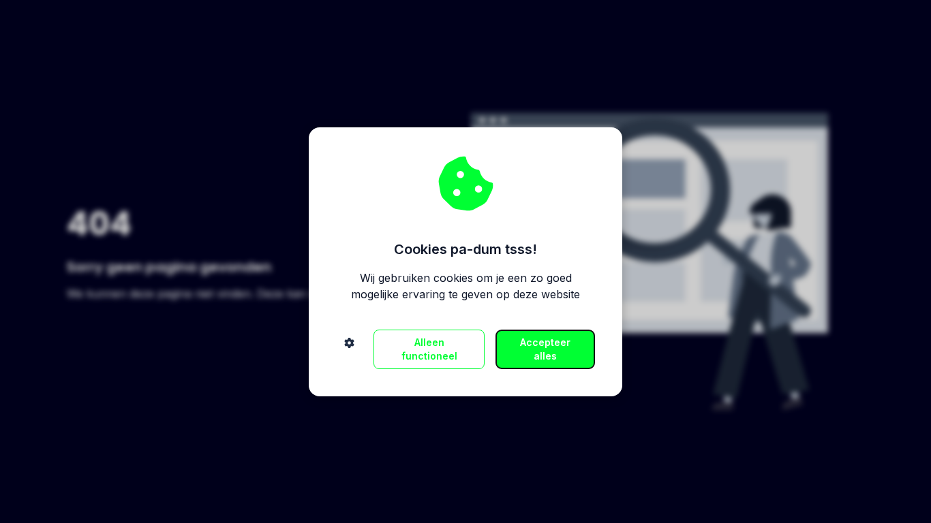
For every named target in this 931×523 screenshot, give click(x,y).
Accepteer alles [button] (545, 349)
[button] (349, 349)
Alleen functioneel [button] (429, 349)
